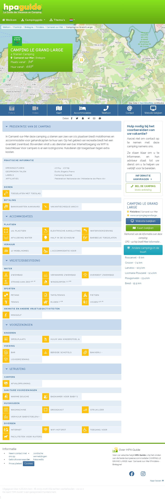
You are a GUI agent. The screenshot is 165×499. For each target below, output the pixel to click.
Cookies (28, 463)
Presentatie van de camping (30, 126)
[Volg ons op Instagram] (144, 474)
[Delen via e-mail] (94, 118)
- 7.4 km (133, 262)
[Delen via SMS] (99, 118)
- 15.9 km (133, 283)
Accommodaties (21, 216)
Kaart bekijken (145, 228)
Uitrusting (17, 368)
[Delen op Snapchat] (82, 118)
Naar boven (155, 481)
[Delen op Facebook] (71, 118)
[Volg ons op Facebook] (132, 474)
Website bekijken (145, 221)
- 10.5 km (135, 267)
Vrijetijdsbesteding (24, 260)
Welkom (11, 20)
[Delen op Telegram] (88, 118)
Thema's (59, 20)
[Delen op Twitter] (77, 118)
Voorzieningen (21, 324)
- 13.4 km (137, 278)
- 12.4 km (141, 273)
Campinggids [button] (33, 20)
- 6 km (134, 257)
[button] (72, 20)
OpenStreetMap (146, 102)
